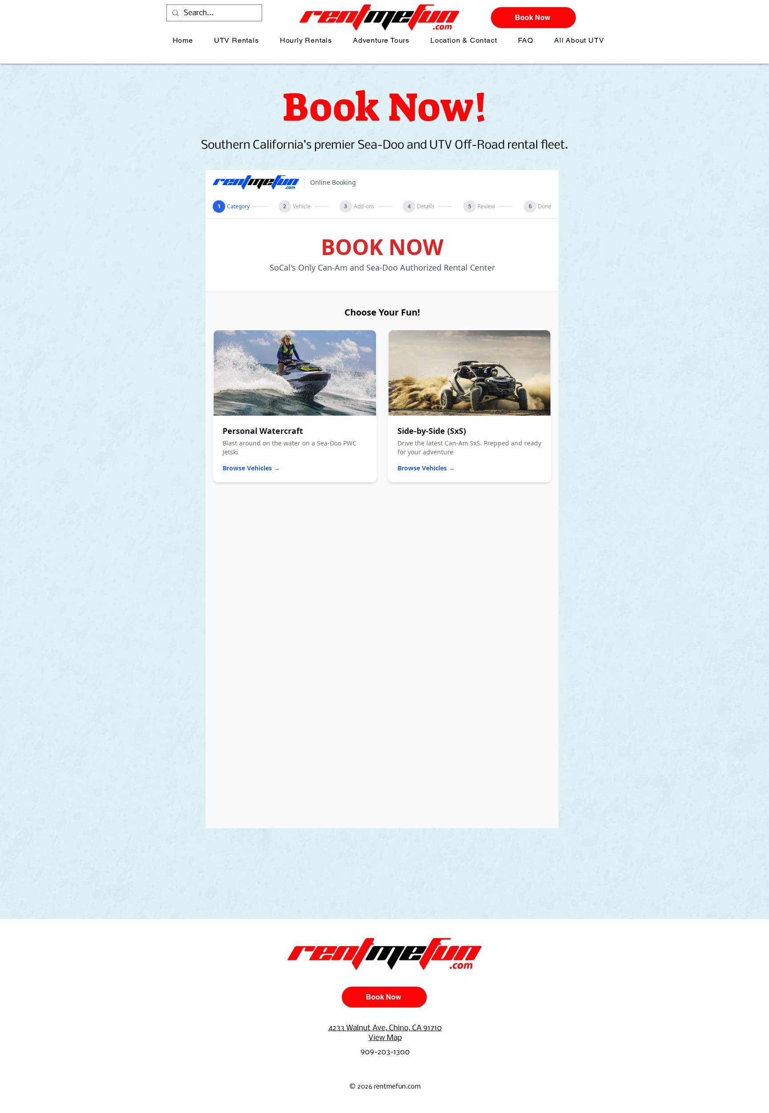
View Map (385, 1038)
